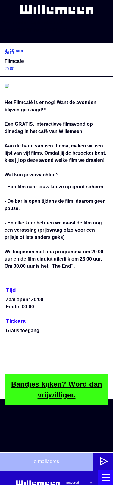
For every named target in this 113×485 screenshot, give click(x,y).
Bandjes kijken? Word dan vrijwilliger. (56, 389)
